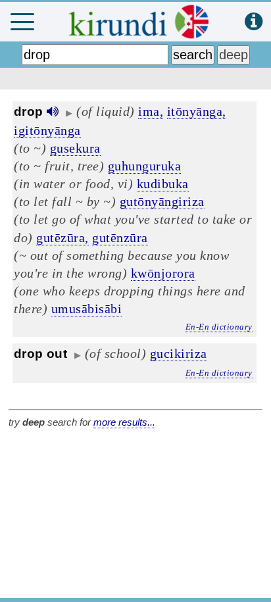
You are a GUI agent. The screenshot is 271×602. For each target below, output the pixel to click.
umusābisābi (86, 308)
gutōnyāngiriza (162, 201)
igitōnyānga (47, 130)
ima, (150, 111)
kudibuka (163, 183)
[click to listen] (53, 111)
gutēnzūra (120, 237)
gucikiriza (178, 353)
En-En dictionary (219, 327)
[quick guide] (253, 22)
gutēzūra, (62, 237)
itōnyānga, (196, 111)
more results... (124, 422)
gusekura (75, 148)
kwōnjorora (163, 273)
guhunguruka (145, 166)
